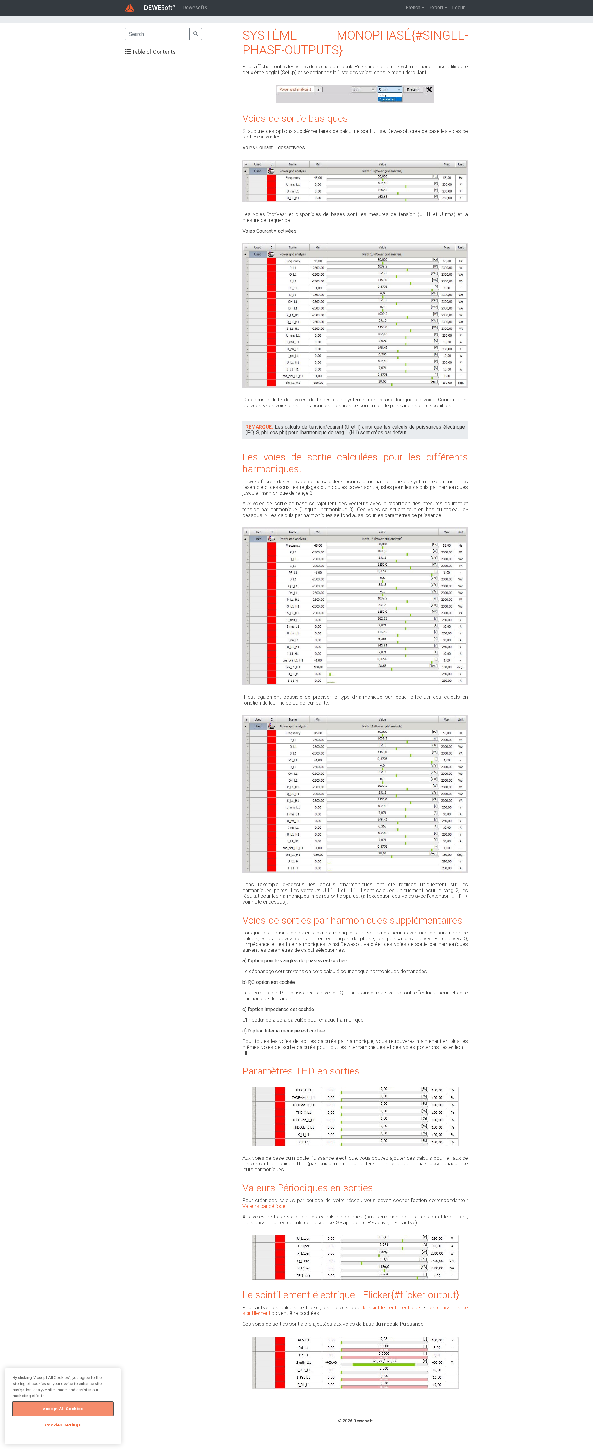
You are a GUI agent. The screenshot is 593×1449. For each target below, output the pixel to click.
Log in (458, 8)
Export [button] (436, 8)
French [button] (413, 8)
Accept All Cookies (63, 1408)
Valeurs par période (263, 1206)
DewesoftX (195, 8)
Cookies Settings (63, 1425)
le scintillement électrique (391, 1308)
